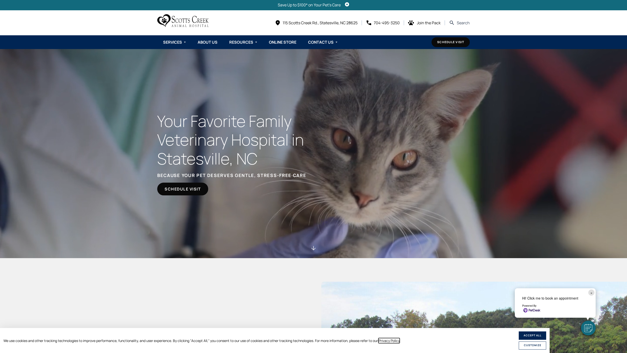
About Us (207, 42)
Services (172, 42)
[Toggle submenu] (185, 42)
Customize (532, 345)
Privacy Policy (389, 340)
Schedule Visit (450, 42)
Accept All (533, 335)
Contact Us (321, 42)
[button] (588, 328)
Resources (241, 42)
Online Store (282, 42)
